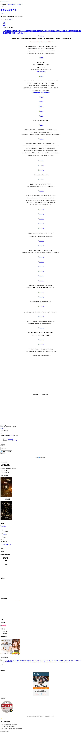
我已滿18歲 (3, 731)
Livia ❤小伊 (3, 428)
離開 (7, 731)
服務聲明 (53, 716)
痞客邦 (10, 435)
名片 (4, 25)
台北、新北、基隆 (12, 440)
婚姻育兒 (11, 19)
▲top (2, 442)
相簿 (4, 22)
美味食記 (10, 439)
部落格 (4, 23)
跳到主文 (3, 13)
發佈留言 (2, 453)
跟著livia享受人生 (9, 10)
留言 (14, 435)
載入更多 (2, 445)
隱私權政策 (48, 716)
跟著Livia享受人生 (7, 544)
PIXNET (31, 716)
